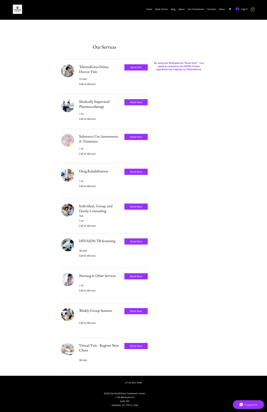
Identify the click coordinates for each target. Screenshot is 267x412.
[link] (99, 69)
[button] (253, 9)
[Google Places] (230, 9)
